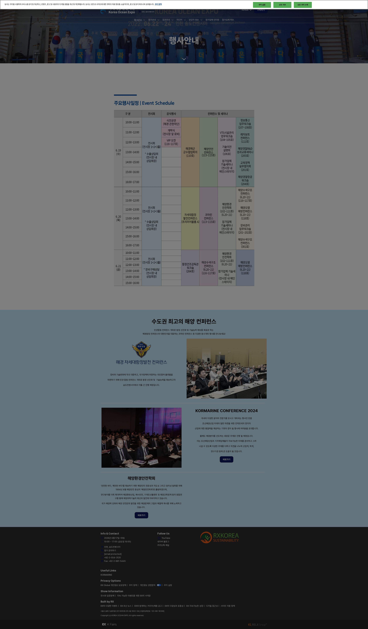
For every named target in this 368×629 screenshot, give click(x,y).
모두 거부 (282, 4)
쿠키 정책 (158, 4)
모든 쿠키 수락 (303, 4)
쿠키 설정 (262, 4)
